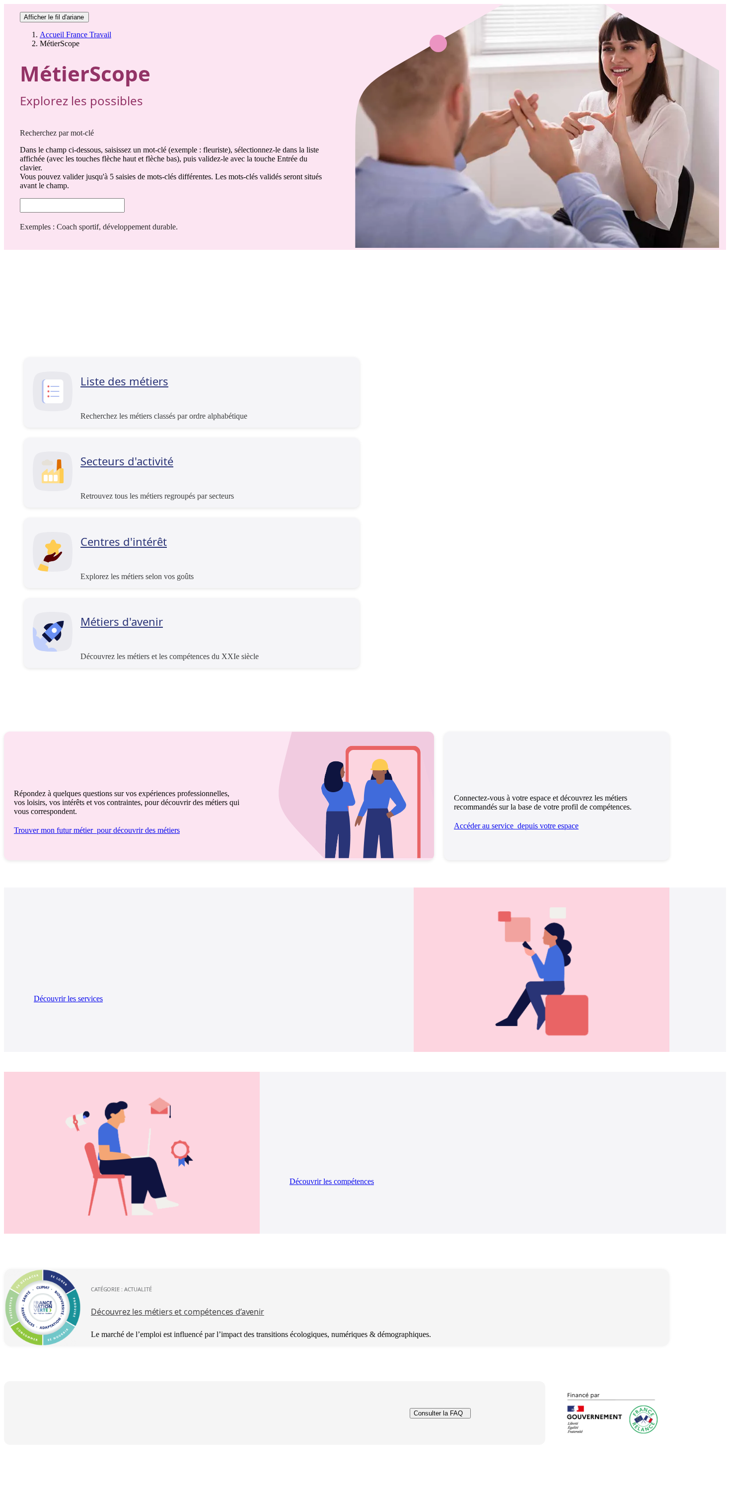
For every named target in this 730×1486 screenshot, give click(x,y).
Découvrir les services (68, 998)
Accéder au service (516, 825)
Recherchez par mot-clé (57, 133)
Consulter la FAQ (438, 1413)
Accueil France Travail (75, 34)
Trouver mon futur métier (97, 830)
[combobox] (72, 205)
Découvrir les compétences (332, 1181)
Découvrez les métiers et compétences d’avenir (177, 1311)
